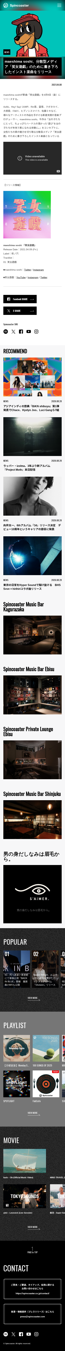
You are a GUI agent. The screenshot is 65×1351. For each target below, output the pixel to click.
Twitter (27, 269)
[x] (13, 333)
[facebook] (21, 333)
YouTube (21, 277)
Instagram (38, 269)
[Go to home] (16, 5)
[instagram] (36, 333)
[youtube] (28, 333)
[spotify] (5, 333)
